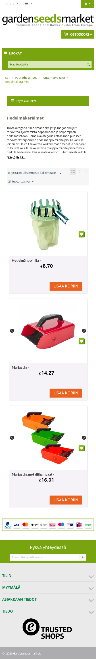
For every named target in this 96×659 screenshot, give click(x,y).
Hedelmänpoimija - (26, 260)
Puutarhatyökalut (53, 78)
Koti (7, 78)
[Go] (82, 557)
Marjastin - (20, 367)
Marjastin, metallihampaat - (33, 474)
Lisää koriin (66, 286)
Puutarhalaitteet (26, 78)
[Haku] (88, 65)
